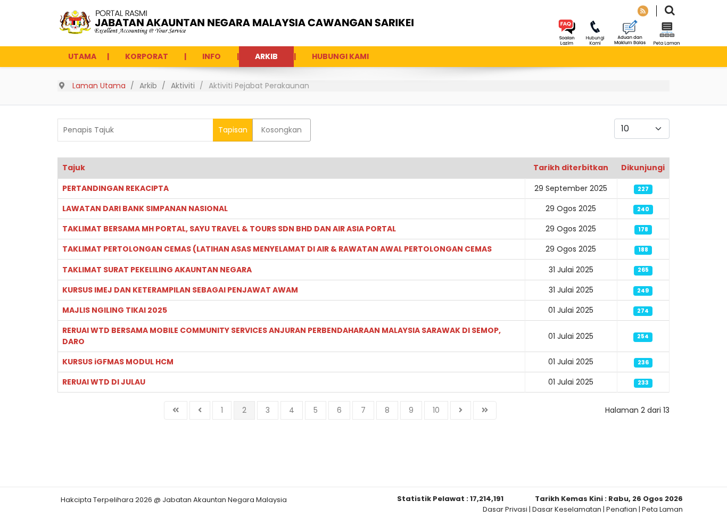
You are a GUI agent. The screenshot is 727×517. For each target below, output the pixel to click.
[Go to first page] (175, 410)
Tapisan (232, 129)
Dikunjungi (643, 167)
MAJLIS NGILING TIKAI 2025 (114, 310)
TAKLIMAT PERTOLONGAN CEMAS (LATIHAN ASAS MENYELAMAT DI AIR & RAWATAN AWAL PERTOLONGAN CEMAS (277, 249)
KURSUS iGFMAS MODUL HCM (118, 361)
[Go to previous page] (199, 410)
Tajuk (73, 167)
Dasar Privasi (505, 509)
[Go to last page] (485, 410)
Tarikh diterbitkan (570, 167)
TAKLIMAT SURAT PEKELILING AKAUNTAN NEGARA (157, 269)
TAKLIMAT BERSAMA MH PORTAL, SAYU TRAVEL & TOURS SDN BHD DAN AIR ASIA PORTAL (229, 228)
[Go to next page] (460, 410)
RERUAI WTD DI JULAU (103, 382)
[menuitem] (82, 56)
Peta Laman (662, 509)
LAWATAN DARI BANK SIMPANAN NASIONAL (145, 208)
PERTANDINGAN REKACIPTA (115, 188)
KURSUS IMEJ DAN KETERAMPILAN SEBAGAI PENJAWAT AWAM (180, 290)
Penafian (621, 509)
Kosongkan (281, 129)
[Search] (670, 11)
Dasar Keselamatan (566, 509)
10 (436, 410)
